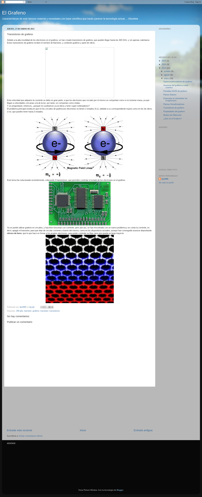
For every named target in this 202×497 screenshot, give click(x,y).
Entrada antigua (143, 430)
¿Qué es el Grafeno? (172, 119)
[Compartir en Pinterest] (52, 307)
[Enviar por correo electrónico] (41, 307)
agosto (167, 75)
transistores (54, 311)
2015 (164, 61)
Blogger (120, 490)
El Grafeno (14, 13)
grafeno (36, 311)
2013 (164, 68)
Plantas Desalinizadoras (173, 104)
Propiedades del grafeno (174, 111)
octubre (167, 71)
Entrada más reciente (19, 430)
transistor (44, 311)
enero (167, 78)
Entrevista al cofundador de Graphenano (175, 99)
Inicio (83, 430)
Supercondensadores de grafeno (177, 82)
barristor (27, 311)
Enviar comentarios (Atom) (30, 436)
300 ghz (19, 311)
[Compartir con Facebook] (49, 307)
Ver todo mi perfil (166, 183)
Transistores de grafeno (173, 108)
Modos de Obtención (172, 115)
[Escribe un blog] (44, 307)
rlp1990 (164, 179)
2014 (164, 64)
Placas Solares (169, 95)
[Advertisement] (79, 407)
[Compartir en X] (47, 307)
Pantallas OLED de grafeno (175, 91)
